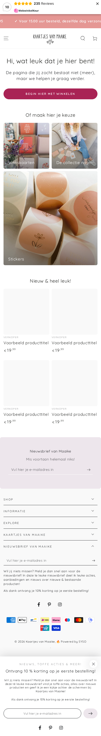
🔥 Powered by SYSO (71, 641)
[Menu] (6, 38)
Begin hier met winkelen (50, 94)
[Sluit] (93, 664)
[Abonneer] (90, 470)
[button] (83, 38)
